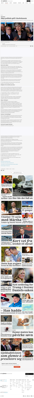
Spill (25, 379)
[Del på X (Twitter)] (31, 46)
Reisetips (19, 382)
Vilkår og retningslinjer (29, 387)
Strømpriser (23, 390)
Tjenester (23, 379)
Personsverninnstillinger (29, 385)
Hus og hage (19, 384)
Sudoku (25, 385)
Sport (10, 387)
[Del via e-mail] (32, 46)
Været (22, 389)
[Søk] (33, 1)
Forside (11, 381)
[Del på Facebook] (30, 46)
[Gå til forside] (13, 1)
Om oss (28, 379)
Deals (19, 387)
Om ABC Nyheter (29, 381)
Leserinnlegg (14, 385)
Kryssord (26, 387)
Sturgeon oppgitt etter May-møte (5, 165)
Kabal (25, 388)
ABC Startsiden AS (6, 392)
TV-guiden (23, 387)
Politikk (10, 389)
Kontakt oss (28, 382)
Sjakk (25, 384)
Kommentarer (14, 382)
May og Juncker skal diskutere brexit (5, 161)
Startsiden (23, 381)
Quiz (25, 382)
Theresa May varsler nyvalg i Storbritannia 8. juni (7, 162)
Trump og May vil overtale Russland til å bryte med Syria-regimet (9, 164)
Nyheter (11, 379)
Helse (16, 385)
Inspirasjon (19, 379)
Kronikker (14, 384)
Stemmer (6, 2)
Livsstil (17, 379)
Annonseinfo (28, 384)
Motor (16, 386)
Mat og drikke (19, 385)
